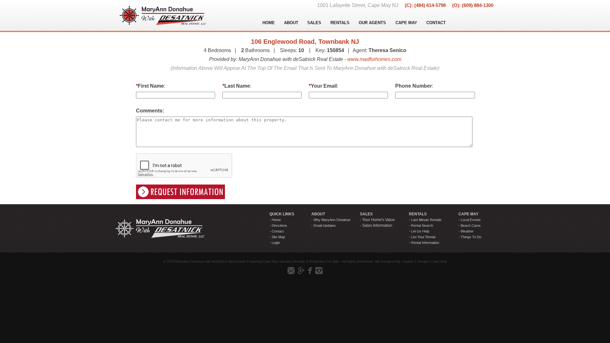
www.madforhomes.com (374, 59)
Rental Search (422, 225)
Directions (279, 225)
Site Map (278, 237)
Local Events (471, 220)
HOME (268, 22)
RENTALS (339, 22)
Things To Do (471, 237)
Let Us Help (420, 231)
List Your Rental (423, 237)
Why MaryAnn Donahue (332, 220)
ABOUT (291, 22)
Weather (467, 231)
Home (276, 220)
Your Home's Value (378, 220)
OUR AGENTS (372, 22)
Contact (278, 231)
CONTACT (436, 22)
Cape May (439, 261)
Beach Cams (471, 225)
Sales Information (377, 225)
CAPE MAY (406, 22)
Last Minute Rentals (426, 220)
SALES (314, 22)
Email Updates (325, 225)
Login (276, 243)
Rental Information (425, 243)
